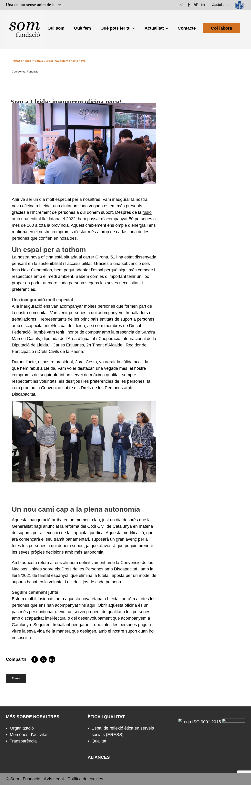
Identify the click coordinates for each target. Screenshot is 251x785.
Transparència (23, 741)
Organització (22, 728)
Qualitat (99, 741)
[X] (43, 659)
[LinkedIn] (52, 659)
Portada (17, 60)
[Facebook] (34, 659)
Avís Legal (54, 778)
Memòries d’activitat (28, 734)
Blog (28, 60)
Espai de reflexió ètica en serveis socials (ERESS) (123, 731)
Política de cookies (85, 778)
